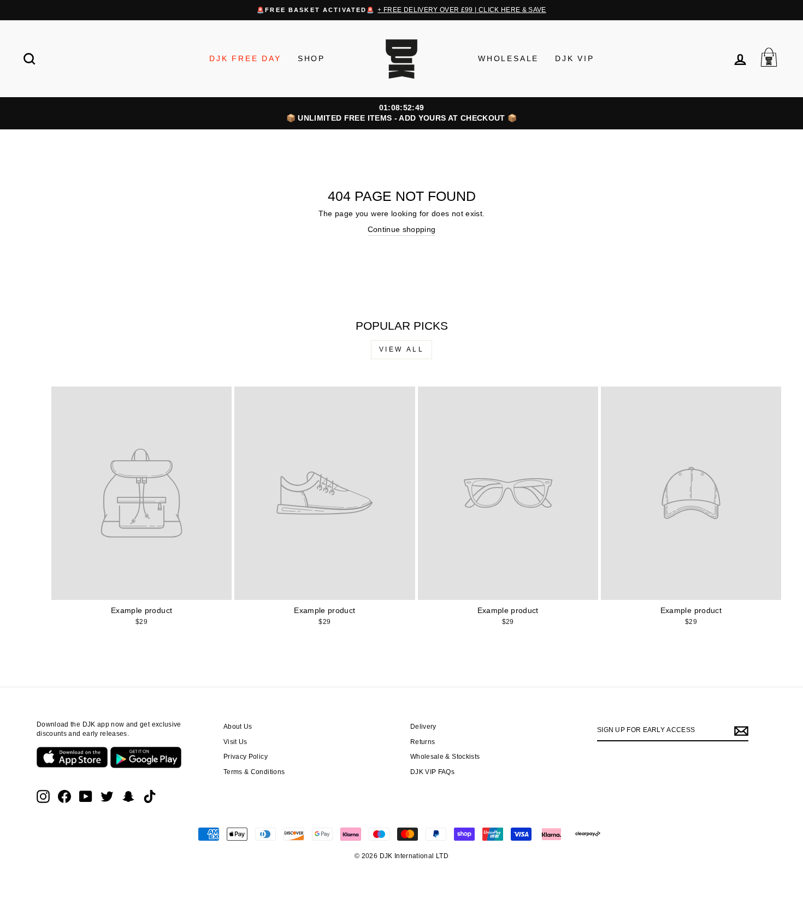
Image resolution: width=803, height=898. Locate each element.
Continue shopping (402, 229)
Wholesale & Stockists (445, 756)
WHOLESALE (508, 58)
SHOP (311, 58)
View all (401, 349)
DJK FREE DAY (245, 58)
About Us (237, 726)
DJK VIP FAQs (432, 772)
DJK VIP (574, 58)
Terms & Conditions (254, 772)
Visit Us (235, 742)
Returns (422, 742)
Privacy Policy (245, 756)
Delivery (423, 726)
